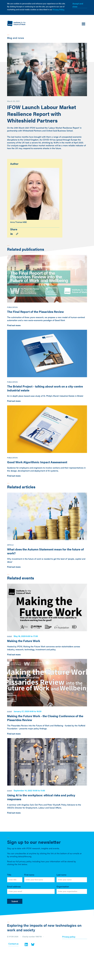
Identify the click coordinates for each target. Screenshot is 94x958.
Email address (14, 886)
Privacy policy (68, 937)
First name (29, 874)
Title (9, 874)
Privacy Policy (58, 9)
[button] (83, 24)
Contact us (13, 944)
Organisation (63, 886)
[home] (16, 23)
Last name (61, 874)
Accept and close (77, 5)
